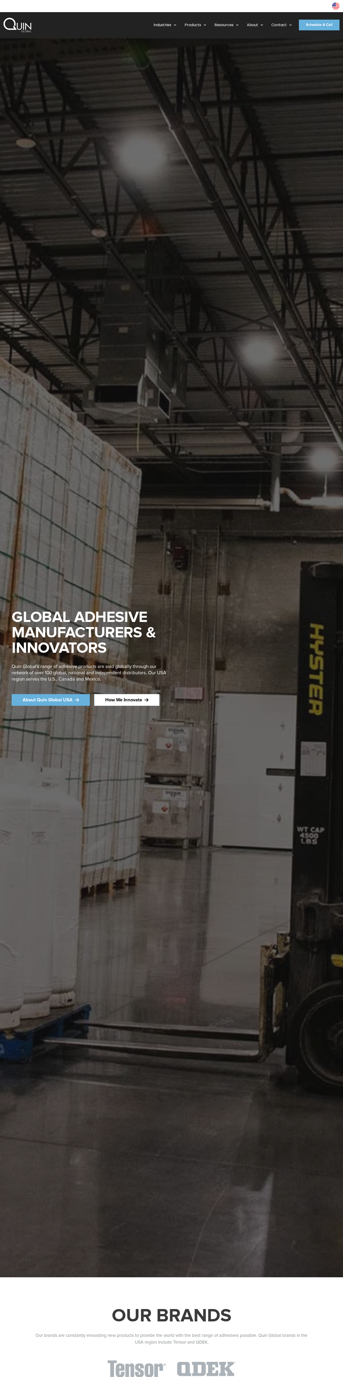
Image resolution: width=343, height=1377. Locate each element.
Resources (320, 6)
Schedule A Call (319, 25)
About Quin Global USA (48, 700)
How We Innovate (123, 700)
